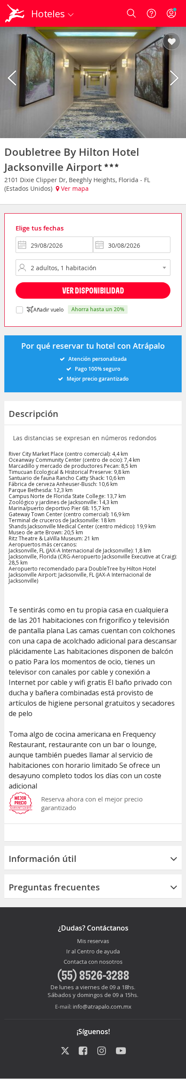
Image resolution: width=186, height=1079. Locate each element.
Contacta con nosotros (93, 962)
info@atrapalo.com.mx (102, 1006)
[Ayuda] (151, 13)
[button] (171, 42)
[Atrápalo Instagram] (102, 1051)
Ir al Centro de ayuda (93, 951)
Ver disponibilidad (93, 290)
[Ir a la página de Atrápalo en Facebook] (84, 1051)
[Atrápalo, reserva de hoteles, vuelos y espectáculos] (14, 13)
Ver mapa (74, 188)
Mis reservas (93, 941)
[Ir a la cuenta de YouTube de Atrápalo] (121, 1051)
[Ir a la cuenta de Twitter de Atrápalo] (65, 1051)
